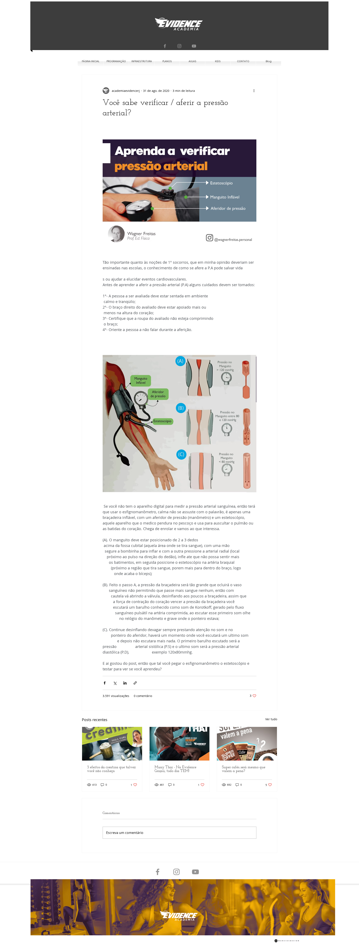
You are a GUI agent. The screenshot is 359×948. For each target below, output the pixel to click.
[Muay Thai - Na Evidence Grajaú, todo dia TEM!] (180, 744)
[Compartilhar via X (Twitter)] (115, 683)
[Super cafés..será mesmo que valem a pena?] (247, 744)
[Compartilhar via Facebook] (105, 683)
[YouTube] (194, 46)
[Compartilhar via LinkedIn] (125, 683)
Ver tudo (271, 719)
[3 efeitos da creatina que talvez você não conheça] (112, 744)
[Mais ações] (253, 90)
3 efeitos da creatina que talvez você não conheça (111, 769)
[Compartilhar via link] (135, 683)
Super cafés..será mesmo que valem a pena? (243, 769)
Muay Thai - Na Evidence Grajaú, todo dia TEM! (175, 769)
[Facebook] (164, 46)
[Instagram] (179, 46)
